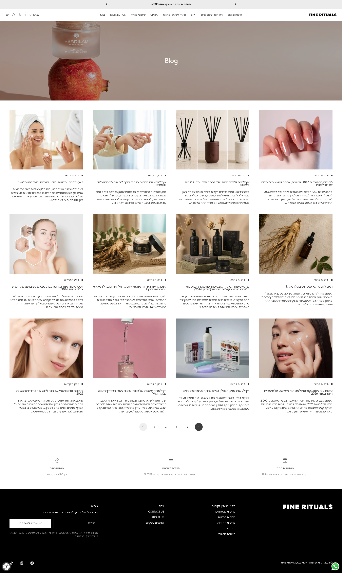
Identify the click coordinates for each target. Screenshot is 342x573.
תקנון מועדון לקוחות (223, 506)
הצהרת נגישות (226, 534)
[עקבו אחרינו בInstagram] (22, 563)
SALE (102, 14)
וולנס (193, 14)
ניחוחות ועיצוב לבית (212, 14)
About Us (157, 517)
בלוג (161, 506)
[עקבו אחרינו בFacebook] (32, 563)
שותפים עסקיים (155, 522)
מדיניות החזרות (226, 522)
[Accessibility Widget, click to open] (6, 566)
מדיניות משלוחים (225, 511)
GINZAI (154, 14)
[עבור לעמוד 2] (143, 427)
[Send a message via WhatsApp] (335, 566)
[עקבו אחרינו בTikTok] (11, 563)
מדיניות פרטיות (226, 517)
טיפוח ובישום (234, 14)
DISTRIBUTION (118, 14)
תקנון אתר (229, 528)
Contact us (156, 511)
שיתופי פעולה (138, 14)
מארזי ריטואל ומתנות (174, 14)
